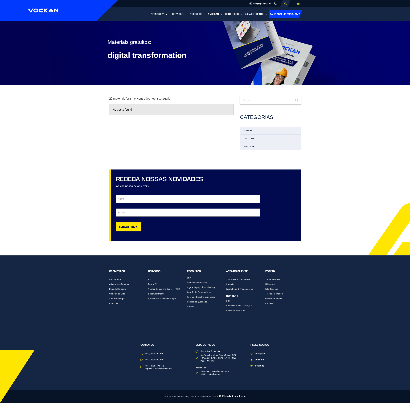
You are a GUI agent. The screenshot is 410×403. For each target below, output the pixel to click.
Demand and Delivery (197, 282)
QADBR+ (248, 130)
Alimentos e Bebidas (119, 284)
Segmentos (157, 14)
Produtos (195, 14)
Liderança (270, 284)
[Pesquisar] (297, 100)
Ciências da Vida (117, 294)
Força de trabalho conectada (201, 297)
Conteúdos (232, 14)
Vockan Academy (273, 298)
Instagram (260, 353)
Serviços (177, 14)
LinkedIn (259, 359)
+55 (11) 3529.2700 (262, 3)
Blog (228, 301)
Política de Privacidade (232, 396)
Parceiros (270, 303)
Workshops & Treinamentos (239, 289)
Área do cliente (254, 14)
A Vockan (213, 14)
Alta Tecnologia (116, 298)
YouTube (259, 365)
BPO (150, 279)
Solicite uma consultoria (238, 279)
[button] (285, 3)
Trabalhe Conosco (274, 294)
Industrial (113, 303)
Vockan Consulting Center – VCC (164, 289)
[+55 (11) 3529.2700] (251, 3)
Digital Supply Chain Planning (201, 287)
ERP (189, 278)
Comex (190, 306)
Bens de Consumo (117, 289)
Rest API (152, 284)
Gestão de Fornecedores (199, 292)
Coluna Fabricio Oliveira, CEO (239, 305)
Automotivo (115, 279)
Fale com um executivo (285, 14)
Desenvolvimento (156, 294)
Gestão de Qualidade (197, 302)
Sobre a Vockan (272, 279)
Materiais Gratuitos (235, 310)
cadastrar (128, 226)
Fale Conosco (271, 289)
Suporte (230, 284)
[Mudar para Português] (298, 4)
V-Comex (249, 146)
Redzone (249, 138)
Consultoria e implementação (162, 298)
